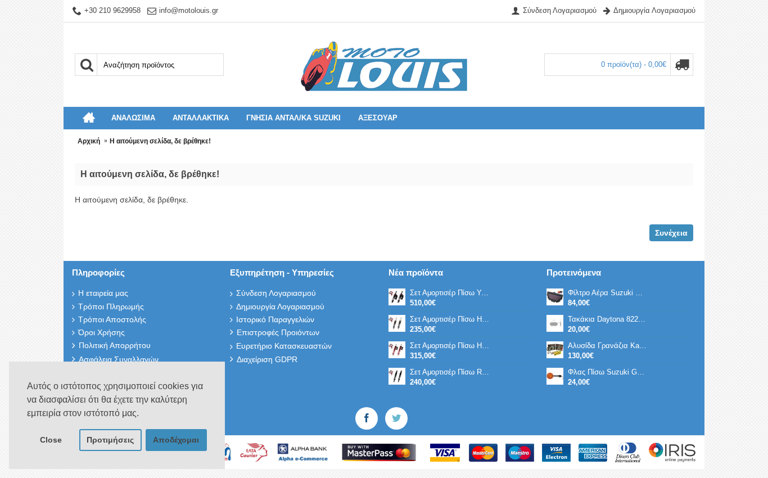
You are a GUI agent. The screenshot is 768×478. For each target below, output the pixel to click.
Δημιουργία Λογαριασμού (280, 306)
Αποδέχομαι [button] (176, 439)
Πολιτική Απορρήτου (115, 345)
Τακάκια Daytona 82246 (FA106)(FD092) (608, 319)
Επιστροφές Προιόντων (278, 332)
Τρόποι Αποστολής (112, 319)
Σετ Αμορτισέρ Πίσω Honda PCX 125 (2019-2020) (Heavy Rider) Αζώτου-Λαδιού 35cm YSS (450, 319)
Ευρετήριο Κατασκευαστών (284, 345)
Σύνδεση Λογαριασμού (276, 292)
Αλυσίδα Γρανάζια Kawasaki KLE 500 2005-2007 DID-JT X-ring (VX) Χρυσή (608, 345)
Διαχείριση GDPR (267, 359)
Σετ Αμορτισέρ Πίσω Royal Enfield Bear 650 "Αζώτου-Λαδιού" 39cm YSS (450, 372)
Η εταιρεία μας (103, 292)
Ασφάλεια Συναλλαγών (119, 359)
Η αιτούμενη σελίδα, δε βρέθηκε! (160, 141)
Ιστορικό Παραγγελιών (275, 319)
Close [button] (51, 439)
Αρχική (89, 141)
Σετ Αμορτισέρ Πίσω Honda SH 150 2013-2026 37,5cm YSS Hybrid (450, 345)
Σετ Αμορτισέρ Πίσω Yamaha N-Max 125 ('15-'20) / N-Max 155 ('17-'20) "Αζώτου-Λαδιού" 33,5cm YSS (450, 292)
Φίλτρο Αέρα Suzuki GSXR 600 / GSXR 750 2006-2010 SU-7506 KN (608, 292)
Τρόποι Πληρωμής (111, 306)
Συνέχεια (671, 232)
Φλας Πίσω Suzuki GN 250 (608, 372)
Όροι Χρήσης (101, 332)
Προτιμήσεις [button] (110, 439)
